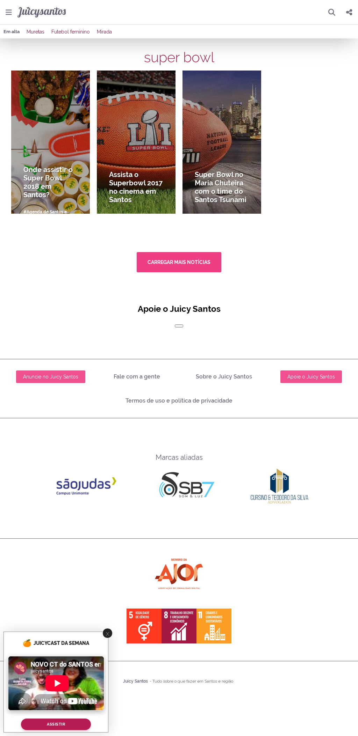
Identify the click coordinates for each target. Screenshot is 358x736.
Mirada (104, 32)
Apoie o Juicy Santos (311, 377)
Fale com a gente (137, 376)
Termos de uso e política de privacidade (179, 400)
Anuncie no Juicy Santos (50, 377)
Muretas (35, 32)
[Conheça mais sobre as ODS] (179, 626)
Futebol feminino (70, 32)
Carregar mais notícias (179, 262)
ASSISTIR (56, 724)
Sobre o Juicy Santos (224, 376)
